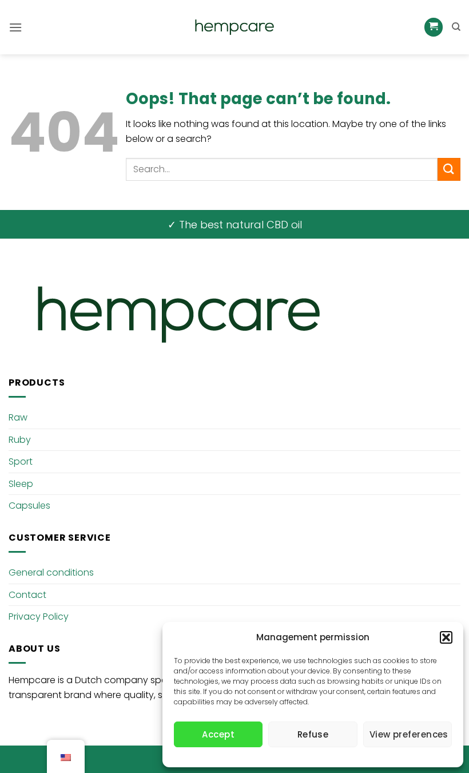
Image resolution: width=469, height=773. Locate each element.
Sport (21, 461)
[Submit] (449, 169)
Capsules (29, 505)
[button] (446, 637)
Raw (18, 417)
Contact (27, 594)
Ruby (20, 439)
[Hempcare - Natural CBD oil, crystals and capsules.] (234, 27)
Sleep (21, 483)
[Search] (456, 27)
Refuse (313, 734)
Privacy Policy (39, 616)
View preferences (408, 734)
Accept (218, 734)
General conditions (51, 572)
